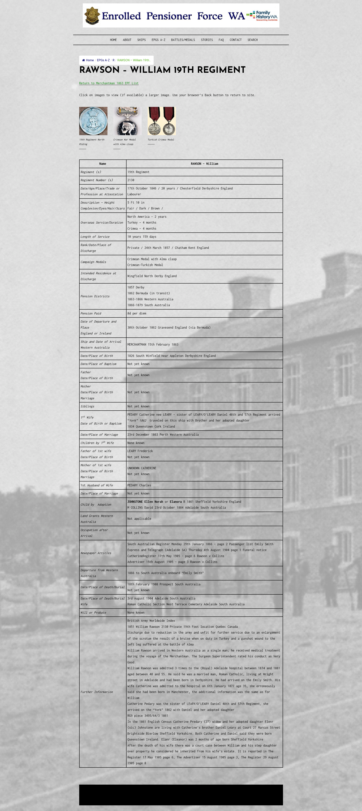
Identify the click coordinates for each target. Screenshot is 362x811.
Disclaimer (90, 797)
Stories (207, 39)
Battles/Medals (183, 39)
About (127, 39)
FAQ (221, 39)
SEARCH (253, 39)
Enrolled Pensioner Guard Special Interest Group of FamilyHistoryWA (169, 787)
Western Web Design (122, 792)
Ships (141, 39)
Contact (236, 39)
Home (113, 39)
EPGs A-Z (158, 39)
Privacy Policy (110, 797)
